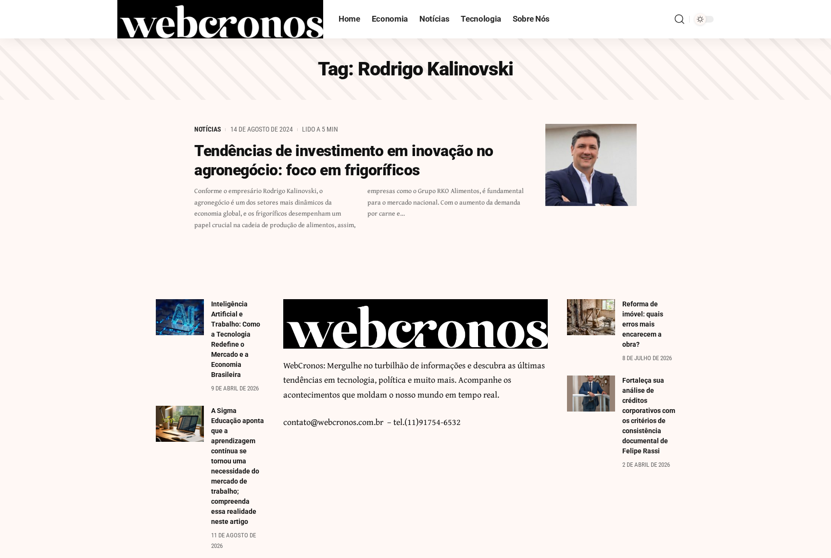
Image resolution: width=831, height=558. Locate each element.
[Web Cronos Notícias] (220, 19)
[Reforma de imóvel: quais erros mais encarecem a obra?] (591, 317)
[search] (679, 19)
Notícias (207, 129)
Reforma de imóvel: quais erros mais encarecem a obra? (642, 324)
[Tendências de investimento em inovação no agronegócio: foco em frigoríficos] (591, 165)
